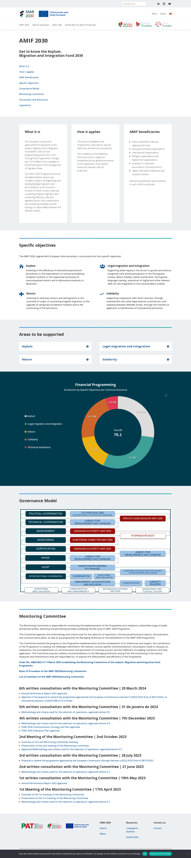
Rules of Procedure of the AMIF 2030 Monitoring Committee (52, 671)
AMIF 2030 (24, 25)
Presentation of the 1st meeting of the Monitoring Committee (54, 798)
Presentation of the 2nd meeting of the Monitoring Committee (55, 745)
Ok (145, 854)
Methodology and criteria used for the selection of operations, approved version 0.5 (65, 712)
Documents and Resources (33, 99)
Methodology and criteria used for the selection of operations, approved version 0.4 (65, 723)
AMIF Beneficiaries (29, 77)
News (154, 13)
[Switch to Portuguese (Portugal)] (170, 13)
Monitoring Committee (31, 94)
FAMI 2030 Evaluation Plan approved (40, 730)
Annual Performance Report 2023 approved (44, 693)
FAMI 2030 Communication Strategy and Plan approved (50, 727)
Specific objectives (28, 83)
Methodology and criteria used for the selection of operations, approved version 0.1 (65, 801)
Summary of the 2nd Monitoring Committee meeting (49, 742)
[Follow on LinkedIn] (158, 4)
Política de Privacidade (160, 854)
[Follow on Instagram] (164, 4)
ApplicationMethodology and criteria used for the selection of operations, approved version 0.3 (71, 749)
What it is (24, 66)
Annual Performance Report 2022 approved (44, 783)
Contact (157, 828)
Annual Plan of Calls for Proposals (80, 25)
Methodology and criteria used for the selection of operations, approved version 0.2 (65, 771)
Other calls (57, 25)
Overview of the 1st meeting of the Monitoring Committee (52, 794)
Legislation (25, 105)
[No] (187, 853)
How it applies (26, 71)
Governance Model (29, 88)
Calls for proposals (40, 25)
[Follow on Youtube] (169, 4)
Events (163, 13)
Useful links (132, 837)
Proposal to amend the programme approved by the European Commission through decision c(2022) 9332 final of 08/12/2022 (87, 760)
